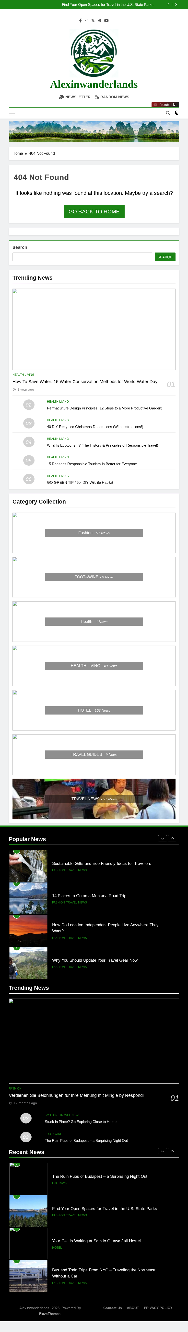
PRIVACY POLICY (158, 1308)
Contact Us (112, 1308)
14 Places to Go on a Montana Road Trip (89, 895)
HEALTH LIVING (23, 374)
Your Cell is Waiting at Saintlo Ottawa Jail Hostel (96, 1208)
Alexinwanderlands (94, 84)
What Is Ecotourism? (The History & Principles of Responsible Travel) (102, 445)
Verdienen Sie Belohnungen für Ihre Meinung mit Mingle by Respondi (76, 1095)
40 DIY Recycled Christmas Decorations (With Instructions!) (95, 427)
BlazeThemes (49, 1314)
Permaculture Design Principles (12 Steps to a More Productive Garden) (104, 408)
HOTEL (57, 1215)
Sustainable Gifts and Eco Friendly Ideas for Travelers (101, 863)
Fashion (58, 870)
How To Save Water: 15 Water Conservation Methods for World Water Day (84, 381)
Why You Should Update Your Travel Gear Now (95, 960)
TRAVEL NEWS (76, 870)
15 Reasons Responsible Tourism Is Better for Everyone (92, 464)
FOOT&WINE (53, 1134)
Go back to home (94, 212)
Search (19, 247)
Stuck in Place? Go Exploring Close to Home (81, 1122)
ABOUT (133, 1308)
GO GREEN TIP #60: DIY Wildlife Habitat (80, 482)
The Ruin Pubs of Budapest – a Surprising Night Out (86, 1140)
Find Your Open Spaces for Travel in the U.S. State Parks (107, 5)
